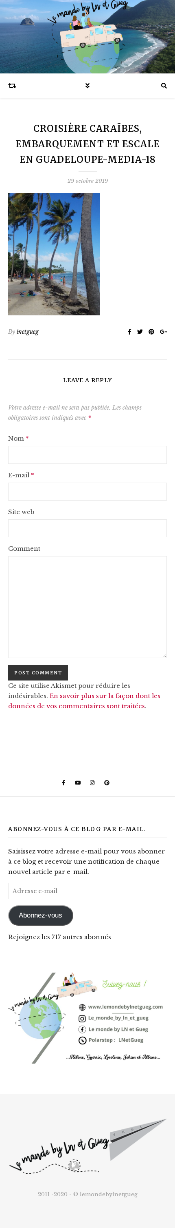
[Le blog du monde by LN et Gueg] (87, 36)
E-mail (21, 475)
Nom (18, 438)
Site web (21, 512)
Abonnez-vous (40, 915)
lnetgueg (28, 331)
